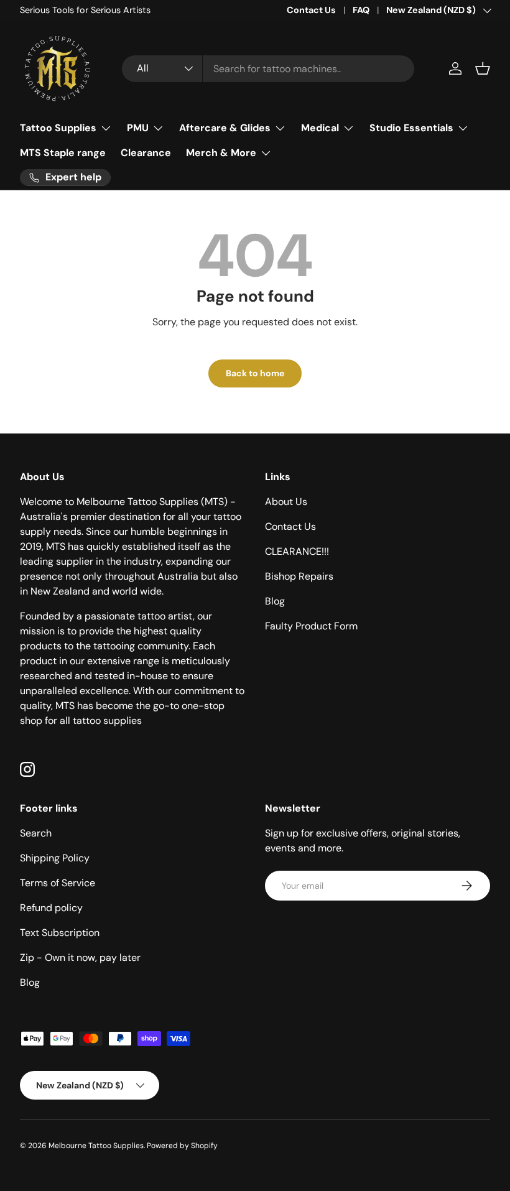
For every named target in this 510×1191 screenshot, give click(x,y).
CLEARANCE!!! (297, 551)
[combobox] (268, 68)
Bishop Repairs (299, 576)
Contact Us (311, 10)
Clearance (146, 152)
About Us (286, 501)
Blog (275, 601)
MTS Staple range (63, 152)
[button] (482, 68)
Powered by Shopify (182, 1146)
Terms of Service (57, 882)
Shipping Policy (55, 857)
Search (36, 833)
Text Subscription (60, 932)
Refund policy (51, 907)
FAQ (361, 10)
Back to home (255, 373)
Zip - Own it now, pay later (80, 957)
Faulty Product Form (311, 626)
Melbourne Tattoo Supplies (96, 1146)
